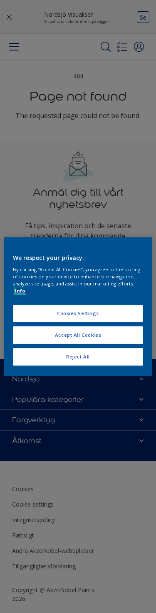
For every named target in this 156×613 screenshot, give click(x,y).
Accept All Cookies (78, 335)
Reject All (78, 356)
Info (20, 291)
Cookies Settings (78, 313)
